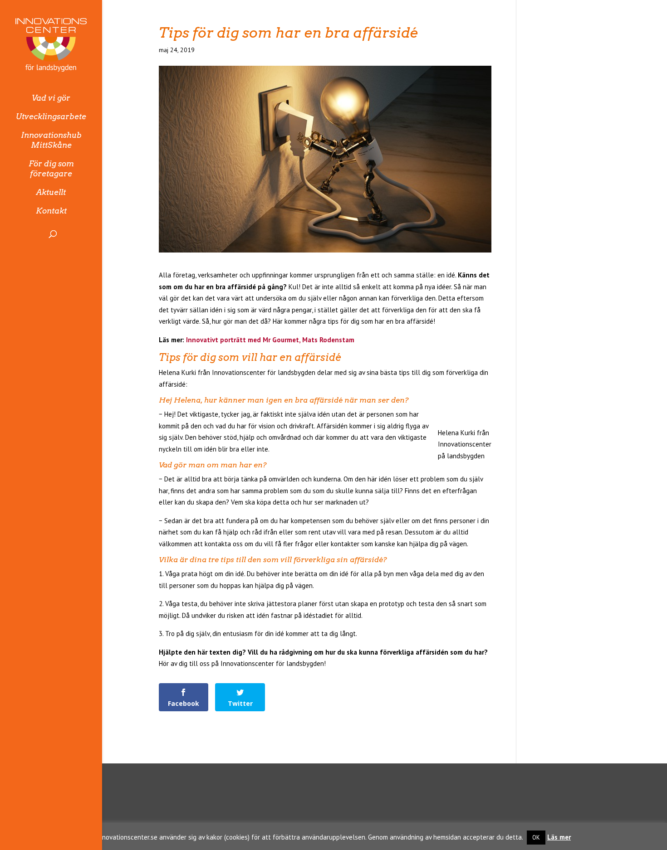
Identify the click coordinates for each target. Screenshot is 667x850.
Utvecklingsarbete (51, 116)
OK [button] (536, 837)
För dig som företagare (51, 168)
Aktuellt (51, 192)
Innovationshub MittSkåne (51, 140)
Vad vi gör (51, 97)
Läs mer (559, 837)
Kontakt (51, 210)
